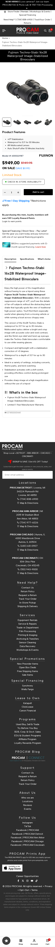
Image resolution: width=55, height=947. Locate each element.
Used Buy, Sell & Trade (27, 724)
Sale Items (27, 674)
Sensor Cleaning (27, 642)
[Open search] (45, 30)
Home (5, 38)
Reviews (27, 805)
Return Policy (27, 591)
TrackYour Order (42, 19)
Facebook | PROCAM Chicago (27, 841)
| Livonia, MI (27, 487)
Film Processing (27, 631)
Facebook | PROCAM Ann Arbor (27, 837)
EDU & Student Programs (27, 735)
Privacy (48, 886)
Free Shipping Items (27, 671)
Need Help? (9, 19)
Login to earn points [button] (12, 221)
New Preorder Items (27, 663)
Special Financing (27, 15)
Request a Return (27, 595)
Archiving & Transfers (27, 638)
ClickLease (27, 706)
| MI (27, 511)
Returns (27, 23)
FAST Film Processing (42, 5)
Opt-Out (24, 890)
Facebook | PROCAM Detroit (27, 833)
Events (27, 809)
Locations (27, 801)
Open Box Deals (27, 667)
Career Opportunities (27, 876)
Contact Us (27, 587)
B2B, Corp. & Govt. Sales (27, 731)
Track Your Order (28, 598)
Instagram (27, 822)
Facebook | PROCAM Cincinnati (27, 845)
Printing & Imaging (27, 635)
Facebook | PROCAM (27, 830)
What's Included (46, 259)
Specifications (27, 259)
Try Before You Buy (27, 728)
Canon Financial (27, 710)
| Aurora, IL (27, 534)
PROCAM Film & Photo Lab (15, 5)
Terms (34, 890)
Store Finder (14, 11)
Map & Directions (29, 503)
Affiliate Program (27, 739)
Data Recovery (27, 646)
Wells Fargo (27, 689)
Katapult (27, 703)
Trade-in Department (27, 627)
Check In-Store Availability (25, 182)
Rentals (24, 11)
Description (10, 259)
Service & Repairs (27, 623)
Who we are (27, 797)
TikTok (27, 826)
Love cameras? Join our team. (27, 1)
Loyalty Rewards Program (27, 743)
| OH (27, 558)
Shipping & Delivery (27, 606)
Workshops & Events (40, 11)
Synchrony (27, 685)
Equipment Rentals (27, 620)
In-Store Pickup (27, 602)
